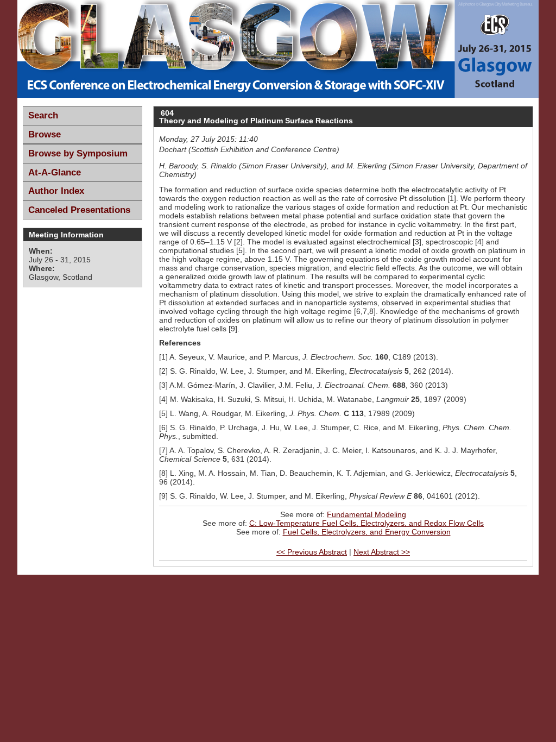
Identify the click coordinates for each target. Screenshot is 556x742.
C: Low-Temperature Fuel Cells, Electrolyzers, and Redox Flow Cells (366, 523)
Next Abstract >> (381, 552)
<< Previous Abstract (311, 552)
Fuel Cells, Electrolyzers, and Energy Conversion (367, 531)
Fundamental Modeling (366, 514)
